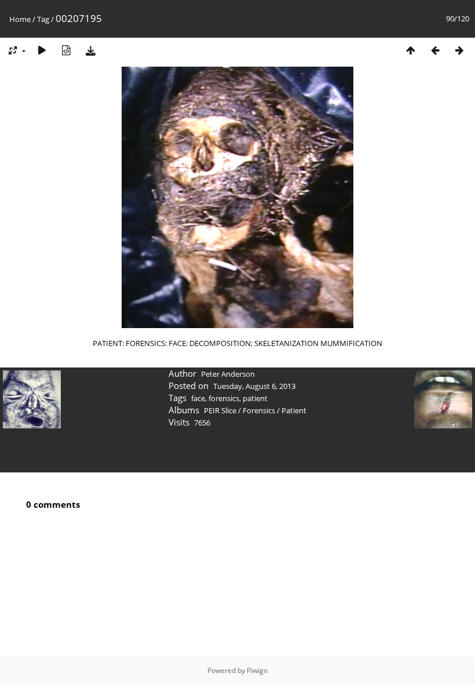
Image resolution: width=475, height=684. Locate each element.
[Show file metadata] (66, 50)
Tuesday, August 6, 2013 (254, 386)
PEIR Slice (220, 410)
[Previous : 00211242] (435, 50)
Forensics (259, 410)
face (198, 398)
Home (20, 19)
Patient (294, 410)
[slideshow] (42, 50)
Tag (43, 19)
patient (255, 398)
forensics (224, 398)
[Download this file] (90, 50)
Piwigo (257, 670)
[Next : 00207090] (459, 50)
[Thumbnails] (411, 50)
